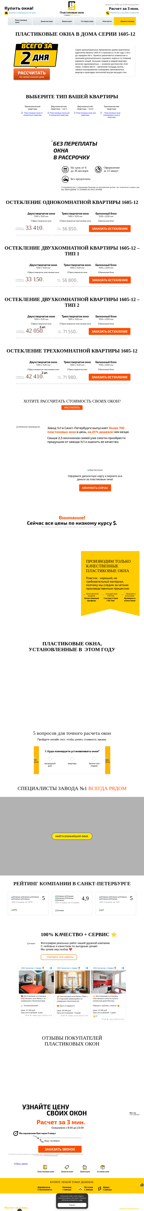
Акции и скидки (127, 21)
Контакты (107, 21)
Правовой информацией (51, 1155)
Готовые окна (87, 21)
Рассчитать (32, 74)
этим (80, 1200)
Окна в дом (67, 21)
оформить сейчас (95, 487)
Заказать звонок (60, 1149)
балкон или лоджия (94, 764)
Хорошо (72, 1205)
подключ (59, 228)
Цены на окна (47, 21)
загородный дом (49, 764)
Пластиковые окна (21, 21)
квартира (72, 763)
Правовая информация (129, 1208)
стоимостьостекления (20, 228)
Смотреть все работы (60, 956)
